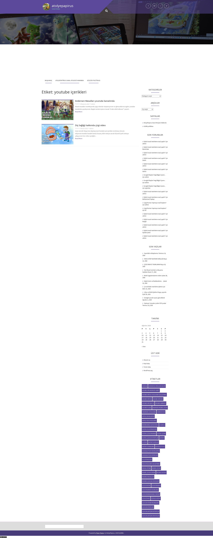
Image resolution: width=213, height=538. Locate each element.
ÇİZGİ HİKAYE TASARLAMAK (152, 264)
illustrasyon (147, 459)
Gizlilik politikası (93, 80)
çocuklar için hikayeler (150, 516)
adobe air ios (147, 399)
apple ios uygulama (149, 421)
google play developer (150, 451)
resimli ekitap (161, 472)
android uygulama (149, 412)
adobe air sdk (158, 399)
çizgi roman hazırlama (150, 490)
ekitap (162, 438)
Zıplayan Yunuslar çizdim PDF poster (155, 303)
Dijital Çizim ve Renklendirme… (153, 281)
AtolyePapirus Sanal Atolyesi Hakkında (69, 80)
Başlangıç (48, 80)
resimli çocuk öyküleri (150, 481)
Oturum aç (147, 360)
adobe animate (160, 403)
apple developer (148, 416)
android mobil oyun (160, 408)
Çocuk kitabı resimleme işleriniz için (154, 287)
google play (160, 447)
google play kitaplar (150, 455)
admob (144, 386)
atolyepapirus (62, 5)
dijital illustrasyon (149, 429)
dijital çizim (161, 434)
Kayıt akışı (147, 363)
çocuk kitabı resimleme (150, 503)
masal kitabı (146, 468)
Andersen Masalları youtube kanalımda (95, 101)
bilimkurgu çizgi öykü (150, 425)
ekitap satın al (153, 442)
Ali (145, 210)
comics (162, 425)
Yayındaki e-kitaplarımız (151, 253)
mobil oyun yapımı (148, 472)
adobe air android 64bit (150, 390)
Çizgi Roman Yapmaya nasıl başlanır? (155, 203)
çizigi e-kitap (155, 498)
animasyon (161, 412)
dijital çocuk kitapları (150, 438)
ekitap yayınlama (148, 447)
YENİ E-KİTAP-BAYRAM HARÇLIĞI (153, 259)
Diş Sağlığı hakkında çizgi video (90, 125)
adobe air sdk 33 (148, 403)
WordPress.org (148, 370)
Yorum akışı (147, 367)
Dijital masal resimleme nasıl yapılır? (154, 141)
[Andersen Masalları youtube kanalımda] (57, 110)
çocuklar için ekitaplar (150, 511)
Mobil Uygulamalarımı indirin (152, 276)
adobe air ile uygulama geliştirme (154, 395)
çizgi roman (156, 485)
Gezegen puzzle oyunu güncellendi (154, 298)
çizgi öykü (146, 498)
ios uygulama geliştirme (151, 464)
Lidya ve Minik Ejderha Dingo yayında (155, 292)
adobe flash (146, 408)
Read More (78, 112)
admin (93, 104)
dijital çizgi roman (149, 434)
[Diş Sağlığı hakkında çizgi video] (57, 134)
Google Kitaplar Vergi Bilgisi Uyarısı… (155, 175)
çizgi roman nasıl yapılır (151, 494)
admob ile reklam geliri (157, 386)
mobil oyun (156, 468)
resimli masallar (148, 477)
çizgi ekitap (146, 485)
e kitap (144, 442)
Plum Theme (100, 533)
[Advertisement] (106, 61)
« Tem (144, 347)
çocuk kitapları (148, 507)
